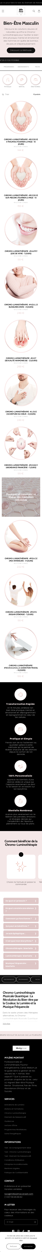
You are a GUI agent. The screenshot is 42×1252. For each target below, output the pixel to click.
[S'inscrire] (34, 1222)
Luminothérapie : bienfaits (19, 956)
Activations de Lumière (14, 1105)
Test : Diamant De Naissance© (17, 1156)
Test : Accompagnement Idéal (17, 1148)
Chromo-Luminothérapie (15, 1113)
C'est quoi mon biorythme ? (19, 941)
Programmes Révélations (15, 1129)
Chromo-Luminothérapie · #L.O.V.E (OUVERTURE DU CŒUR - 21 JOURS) (21, 413)
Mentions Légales (12, 1168)
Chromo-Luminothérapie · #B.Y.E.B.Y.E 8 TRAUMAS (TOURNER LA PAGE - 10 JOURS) (21, 141)
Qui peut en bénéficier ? (17, 926)
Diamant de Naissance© (15, 1117)
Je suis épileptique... (16, 933)
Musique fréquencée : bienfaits (16, 965)
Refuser (13, 1246)
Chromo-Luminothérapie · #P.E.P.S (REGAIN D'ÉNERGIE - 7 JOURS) (21, 613)
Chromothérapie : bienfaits (19, 948)
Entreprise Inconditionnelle (16, 1164)
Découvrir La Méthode (21, 50)
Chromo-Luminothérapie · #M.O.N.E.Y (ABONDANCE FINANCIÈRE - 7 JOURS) (21, 466)
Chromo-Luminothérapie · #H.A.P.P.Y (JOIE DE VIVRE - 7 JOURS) (21, 252)
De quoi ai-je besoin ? (16, 901)
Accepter (28, 1246)
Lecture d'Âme (10, 1125)
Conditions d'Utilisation (14, 1160)
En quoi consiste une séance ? (20, 909)
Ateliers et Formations (14, 1109)
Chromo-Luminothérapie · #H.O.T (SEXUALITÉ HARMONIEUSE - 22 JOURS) (21, 359)
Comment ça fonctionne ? (19, 918)
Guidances (9, 1121)
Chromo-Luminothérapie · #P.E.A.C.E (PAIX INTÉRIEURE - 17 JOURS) (21, 559)
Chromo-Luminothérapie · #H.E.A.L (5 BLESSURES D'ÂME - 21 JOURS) (21, 305)
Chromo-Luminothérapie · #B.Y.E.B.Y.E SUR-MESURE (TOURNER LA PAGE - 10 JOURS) (21, 197)
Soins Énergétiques (12, 1133)
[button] (2, 11)
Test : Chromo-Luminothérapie (17, 1152)
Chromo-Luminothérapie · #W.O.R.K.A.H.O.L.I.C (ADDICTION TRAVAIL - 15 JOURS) (21, 667)
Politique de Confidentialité (16, 1172)
